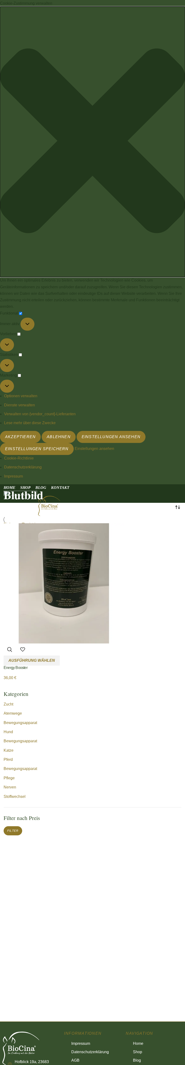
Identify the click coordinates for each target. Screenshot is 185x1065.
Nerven (10, 787)
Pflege (9, 778)
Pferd (8, 759)
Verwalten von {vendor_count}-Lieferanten (40, 414)
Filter (13, 830)
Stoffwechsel (15, 796)
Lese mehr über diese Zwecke (30, 423)
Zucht (8, 704)
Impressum (13, 476)
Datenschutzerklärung (23, 467)
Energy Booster (15, 668)
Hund (8, 732)
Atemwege (13, 713)
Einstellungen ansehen (111, 437)
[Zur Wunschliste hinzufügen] (23, 649)
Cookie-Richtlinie (19, 458)
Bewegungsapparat (20, 723)
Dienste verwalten (19, 405)
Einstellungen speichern (37, 449)
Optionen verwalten (20, 396)
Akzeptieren (20, 437)
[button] (92, 141)
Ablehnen (59, 437)
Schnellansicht (10, 649)
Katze (8, 750)
